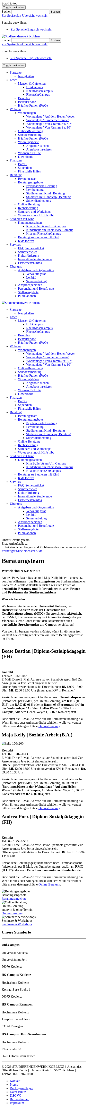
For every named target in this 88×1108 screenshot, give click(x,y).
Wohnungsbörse (28, 142)
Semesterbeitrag (36, 281)
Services (15, 244)
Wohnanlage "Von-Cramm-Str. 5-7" (49, 123)
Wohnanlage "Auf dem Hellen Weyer (50, 116)
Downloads (25, 156)
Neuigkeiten (26, 76)
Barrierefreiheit (19, 1099)
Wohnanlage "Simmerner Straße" (47, 120)
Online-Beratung (29, 204)
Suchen (6, 11)
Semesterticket (27, 252)
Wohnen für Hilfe (29, 153)
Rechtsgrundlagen (21, 1088)
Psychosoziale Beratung (41, 186)
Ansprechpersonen (30, 285)
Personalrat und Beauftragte (36, 288)
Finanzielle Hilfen (29, 171)
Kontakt (15, 1081)
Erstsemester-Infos (30, 263)
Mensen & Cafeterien (32, 83)
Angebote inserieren (39, 149)
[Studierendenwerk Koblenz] (21, 36)
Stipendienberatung (38, 200)
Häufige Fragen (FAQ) (33, 105)
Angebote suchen (37, 145)
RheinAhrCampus (38, 94)
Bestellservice (27, 102)
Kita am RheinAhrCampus (43, 233)
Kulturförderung (28, 255)
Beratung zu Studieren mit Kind (38, 237)
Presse (14, 1084)
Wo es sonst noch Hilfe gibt (36, 215)
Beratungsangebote (30, 182)
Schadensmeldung (30, 134)
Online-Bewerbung (30, 131)
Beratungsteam (27, 178)
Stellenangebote (28, 292)
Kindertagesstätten (30, 222)
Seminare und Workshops (34, 211)
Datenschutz (18, 1092)
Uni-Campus (34, 87)
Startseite (15, 72)
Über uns (16, 266)
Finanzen (16, 160)
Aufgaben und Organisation (36, 270)
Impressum (17, 1103)
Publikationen (27, 296)
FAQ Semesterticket (31, 248)
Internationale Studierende (35, 259)
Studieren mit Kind (22, 219)
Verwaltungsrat (36, 274)
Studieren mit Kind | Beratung (45, 193)
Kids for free (26, 241)
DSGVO (15, 1095)
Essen (13, 80)
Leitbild (31, 277)
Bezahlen (24, 98)
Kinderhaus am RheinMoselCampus (49, 230)
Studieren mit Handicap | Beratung (48, 197)
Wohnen (15, 109)
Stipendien (25, 167)
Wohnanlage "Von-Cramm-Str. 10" (48, 127)
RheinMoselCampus (39, 91)
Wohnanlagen (27, 113)
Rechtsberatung (28, 208)
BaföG (22, 164)
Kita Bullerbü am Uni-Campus (46, 226)
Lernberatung (35, 189)
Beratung (16, 175)
